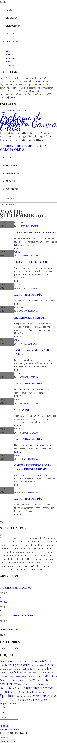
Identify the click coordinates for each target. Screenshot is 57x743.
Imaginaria (13, 676)
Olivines (17, 284)
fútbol (28, 672)
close (3, 2)
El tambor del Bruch (30, 262)
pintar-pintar (32, 688)
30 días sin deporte (9, 661)
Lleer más (17, 248)
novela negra (35, 684)
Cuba (25, 668)
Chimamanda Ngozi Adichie (11, 669)
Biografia (11, 18)
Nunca (3, 601)
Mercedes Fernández (17, 680)
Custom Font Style (17, 88)
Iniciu (9, 10)
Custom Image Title (39, 81)
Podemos (47, 688)
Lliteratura (18, 222)
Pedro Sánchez (16, 688)
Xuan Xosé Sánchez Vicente (33, 700)
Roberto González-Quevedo (31, 692)
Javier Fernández (39, 676)
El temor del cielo (10, 629)
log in (2, 707)
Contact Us (14, 97)
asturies (26, 665)
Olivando (21, 409)
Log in (10, 712)
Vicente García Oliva (31, 226)
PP (1, 692)
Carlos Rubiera (37, 665)
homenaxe (4, 676)
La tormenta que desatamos (15, 588)
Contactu (12, 41)
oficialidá (4, 688)
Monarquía (41, 680)
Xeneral (17, 252)
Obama (45, 684)
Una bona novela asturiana (35, 232)
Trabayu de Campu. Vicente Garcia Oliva (28, 121)
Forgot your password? (9, 729)
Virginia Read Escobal (8, 700)
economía (42, 669)
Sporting (7, 695)
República (14, 692)
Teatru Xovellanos (22, 696)
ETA (11, 672)
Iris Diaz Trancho (25, 676)
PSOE (7, 691)
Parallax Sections (38, 91)
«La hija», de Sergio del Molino (16, 615)
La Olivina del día (28, 294)
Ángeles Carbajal (8, 703)
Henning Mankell (47, 672)
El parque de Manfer (30, 317)
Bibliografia (13, 26)
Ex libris (17, 672)
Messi (32, 680)
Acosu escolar (25, 661)
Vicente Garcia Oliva (43, 696)
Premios (10, 34)
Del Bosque (32, 669)
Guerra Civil (35, 673)
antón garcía (15, 665)
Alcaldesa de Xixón (41, 661)
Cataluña (48, 665)
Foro (24, 672)
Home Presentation (8, 78)
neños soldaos (23, 684)
